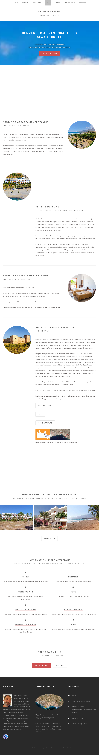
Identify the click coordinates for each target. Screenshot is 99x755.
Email (74, 695)
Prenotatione (41, 665)
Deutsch (25, 2)
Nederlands (36, 2)
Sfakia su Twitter (77, 718)
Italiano (48, 2)
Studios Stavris (49, 11)
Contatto (82, 2)
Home (16, 2)
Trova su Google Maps (79, 723)
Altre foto (49, 538)
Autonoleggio (45, 405)
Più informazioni (50, 53)
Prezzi (57, 2)
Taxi (40, 414)
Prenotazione (69, 2)
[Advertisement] (49, 90)
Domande (60, 665)
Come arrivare (45, 423)
